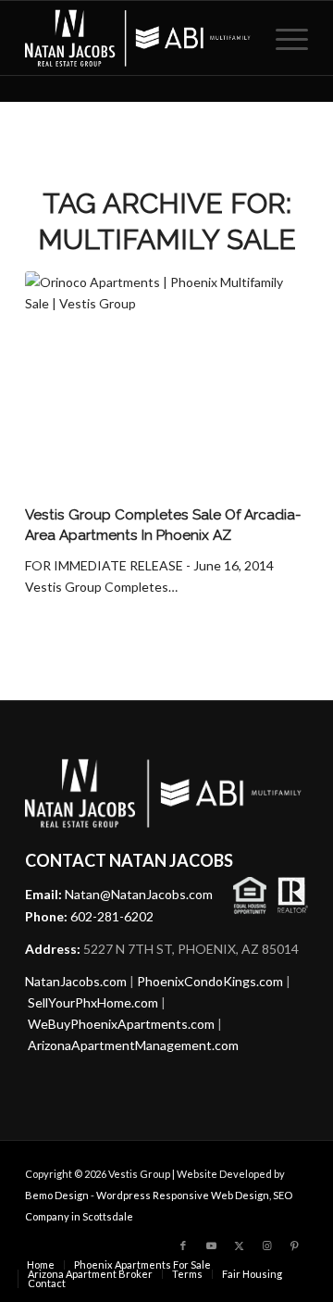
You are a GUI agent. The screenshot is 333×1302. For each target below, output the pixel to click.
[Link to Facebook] (183, 1245)
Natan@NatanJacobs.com (139, 894)
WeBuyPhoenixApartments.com (121, 1024)
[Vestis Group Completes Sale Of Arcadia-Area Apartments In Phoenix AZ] (166, 385)
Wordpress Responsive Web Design (182, 1195)
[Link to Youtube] (211, 1245)
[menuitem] (282, 38)
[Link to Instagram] (266, 1245)
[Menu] (282, 38)
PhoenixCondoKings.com (210, 981)
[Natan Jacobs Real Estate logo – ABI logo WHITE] (138, 38)
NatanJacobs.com (76, 981)
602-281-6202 (112, 916)
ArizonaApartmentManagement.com (133, 1045)
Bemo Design (57, 1195)
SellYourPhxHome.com (93, 1002)
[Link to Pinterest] (294, 1245)
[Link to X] (239, 1245)
